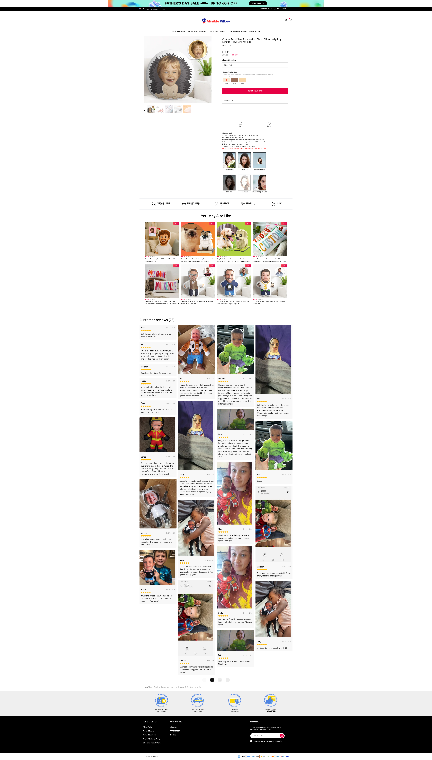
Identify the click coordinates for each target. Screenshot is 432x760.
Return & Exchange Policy (151, 739)
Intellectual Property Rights (152, 743)
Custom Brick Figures (217, 31)
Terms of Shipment (149, 735)
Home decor (254, 31)
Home (146, 687)
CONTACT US (264, 9)
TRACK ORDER (175, 731)
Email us (173, 735)
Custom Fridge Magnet (238, 31)
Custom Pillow (178, 31)
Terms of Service (148, 731)
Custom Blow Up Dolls (196, 31)
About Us (173, 727)
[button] (149, 69)
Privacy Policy (147, 727)
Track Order (281, 9)
